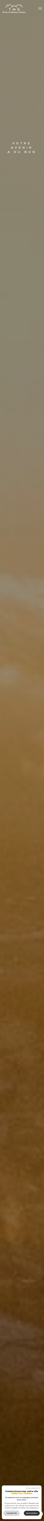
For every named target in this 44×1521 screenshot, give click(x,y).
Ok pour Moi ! (32, 1513)
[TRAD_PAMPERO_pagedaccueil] (14, 14)
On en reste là (31, 1488)
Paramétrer (11, 1513)
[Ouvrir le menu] (41, 8)
